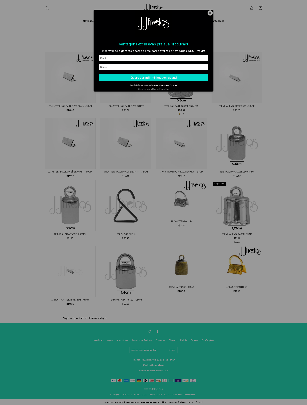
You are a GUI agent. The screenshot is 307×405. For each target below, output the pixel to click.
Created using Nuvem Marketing (153, 89)
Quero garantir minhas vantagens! (153, 77)
